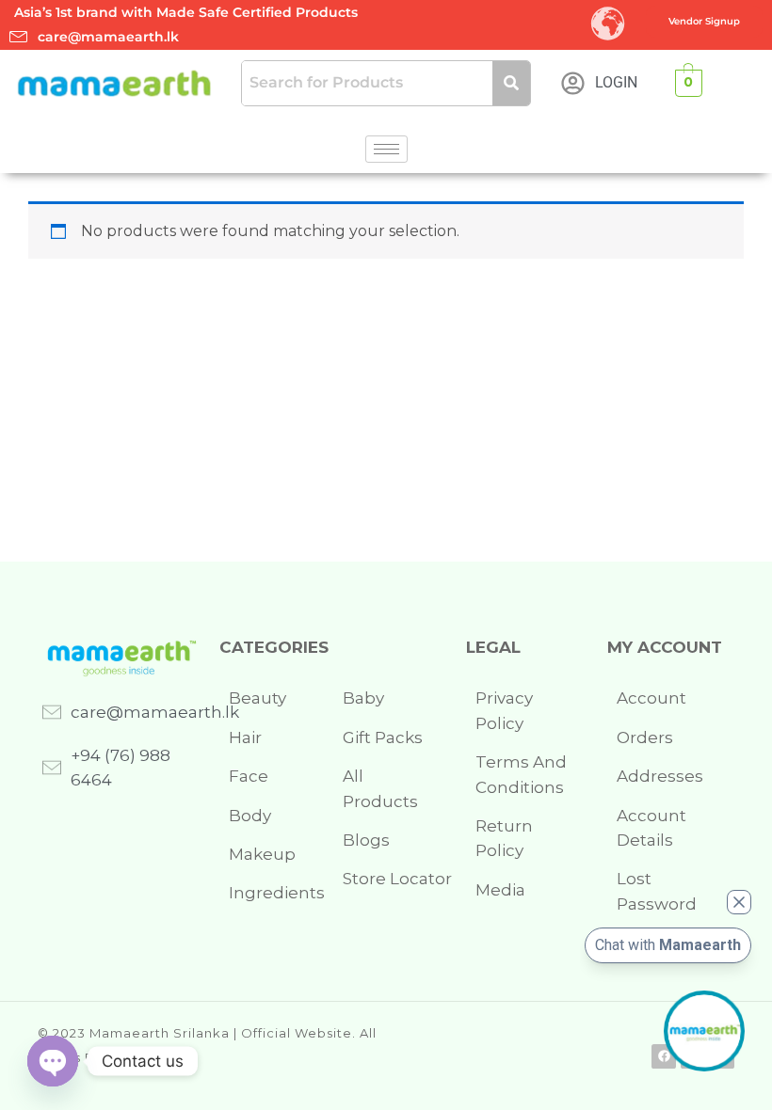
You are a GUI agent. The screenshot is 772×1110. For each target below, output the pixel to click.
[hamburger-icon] (386, 149)
